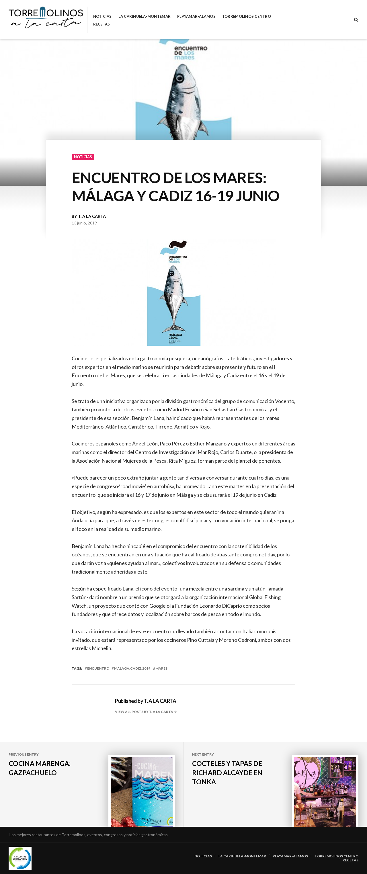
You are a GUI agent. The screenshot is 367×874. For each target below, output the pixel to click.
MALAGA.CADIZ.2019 (132, 668)
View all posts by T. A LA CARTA (144, 711)
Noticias (102, 16)
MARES (161, 668)
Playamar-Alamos (196, 16)
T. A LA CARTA (92, 216)
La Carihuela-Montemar (144, 16)
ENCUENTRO (98, 668)
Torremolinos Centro (246, 16)
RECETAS (101, 24)
